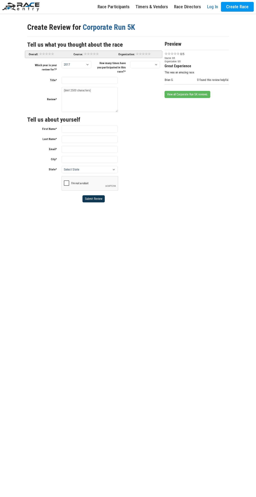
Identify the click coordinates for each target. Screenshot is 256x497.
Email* (53, 149)
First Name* (49, 129)
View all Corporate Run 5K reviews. (187, 94)
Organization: (126, 54)
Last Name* (50, 139)
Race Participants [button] (113, 7)
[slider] (46, 53)
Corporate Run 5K (109, 27)
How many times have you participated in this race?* (111, 67)
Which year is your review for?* (46, 67)
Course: (78, 54)
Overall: (33, 54)
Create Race (237, 7)
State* (53, 169)
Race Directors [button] (187, 7)
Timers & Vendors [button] (151, 7)
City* (54, 159)
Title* (53, 80)
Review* (52, 99)
